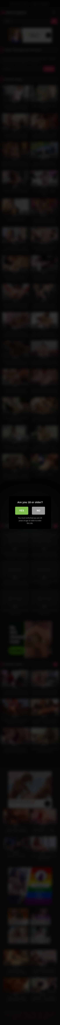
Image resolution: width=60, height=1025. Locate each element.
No (38, 510)
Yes (21, 510)
